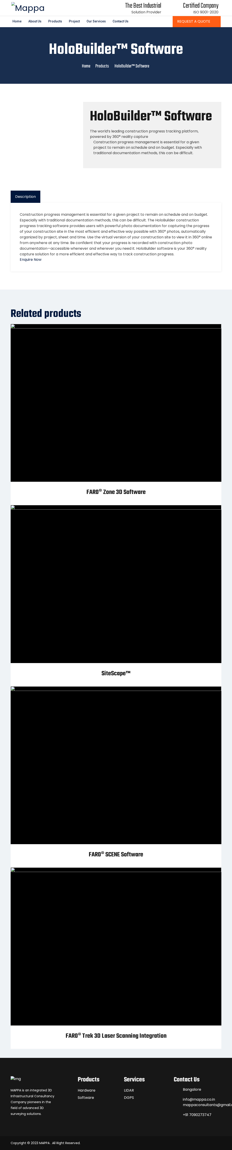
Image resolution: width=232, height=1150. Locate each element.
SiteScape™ (116, 673)
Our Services (96, 21)
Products (55, 21)
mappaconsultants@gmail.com (202, 1104)
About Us (34, 21)
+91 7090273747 (197, 1114)
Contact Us (120, 21)
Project (74, 21)
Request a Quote (194, 21)
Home (17, 21)
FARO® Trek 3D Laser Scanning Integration (116, 1036)
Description (25, 196)
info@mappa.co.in (199, 1099)
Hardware (86, 1090)
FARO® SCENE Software (116, 855)
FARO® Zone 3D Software (116, 492)
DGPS (129, 1097)
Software (86, 1097)
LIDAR (129, 1090)
